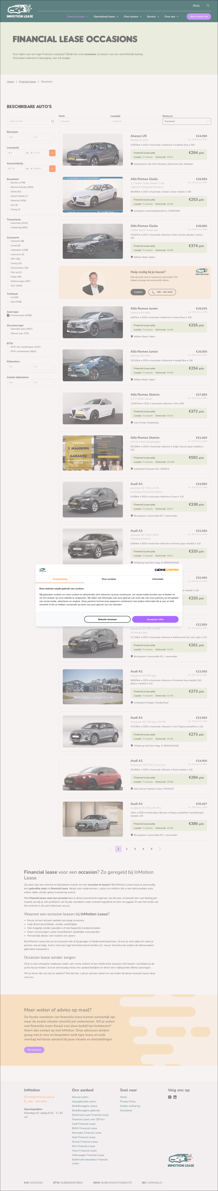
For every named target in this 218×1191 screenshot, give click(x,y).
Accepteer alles (155, 619)
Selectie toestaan (107, 619)
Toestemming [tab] (60, 579)
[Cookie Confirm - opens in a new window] (167, 570)
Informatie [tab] (157, 579)
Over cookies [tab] (109, 579)
